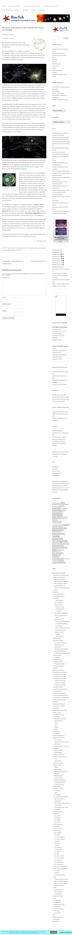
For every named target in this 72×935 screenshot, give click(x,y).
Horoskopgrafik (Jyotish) (59, 780)
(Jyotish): (65, 346)
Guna (55, 792)
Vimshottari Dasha (57, 359)
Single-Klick (55, 557)
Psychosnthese (57, 655)
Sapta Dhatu (60, 549)
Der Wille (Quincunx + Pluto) (59, 273)
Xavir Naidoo (57, 761)
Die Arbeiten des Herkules (60, 672)
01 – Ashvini (57, 815)
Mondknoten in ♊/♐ (58, 260)
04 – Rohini (57, 822)
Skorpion (54, 61)
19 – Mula (56, 853)
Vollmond (13, 250)
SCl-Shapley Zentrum (58, 553)
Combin (56, 508)
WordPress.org (56, 475)
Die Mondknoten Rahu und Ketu (60, 137)
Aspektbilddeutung (59, 596)
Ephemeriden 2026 (57, 250)
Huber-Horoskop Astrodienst (62, 587)
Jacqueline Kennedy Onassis (61, 742)
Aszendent (56, 504)
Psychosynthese (59, 547)
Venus (61, 560)
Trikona (56, 729)
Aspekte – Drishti (58, 788)
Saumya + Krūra (58, 777)
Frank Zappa (55, 200)
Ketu (65, 528)
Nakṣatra (56, 872)
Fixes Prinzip (57, 516)
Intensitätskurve (59, 609)
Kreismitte (57, 538)
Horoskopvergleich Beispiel (61, 649)
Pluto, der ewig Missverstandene (60, 211)
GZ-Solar (55, 520)
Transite (55, 560)
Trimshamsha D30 (57, 356)
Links (33, 10)
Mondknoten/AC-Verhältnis (62, 621)
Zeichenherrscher (56, 329)
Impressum (42, 10)
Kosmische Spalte (58, 535)
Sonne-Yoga (57, 913)
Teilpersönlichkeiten (59, 663)
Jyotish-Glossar (57, 786)
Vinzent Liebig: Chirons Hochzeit (60, 397)
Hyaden (37, 166)
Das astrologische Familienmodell (61, 141)
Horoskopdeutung (59, 784)
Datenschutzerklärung (59, 704)
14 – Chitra (57, 843)
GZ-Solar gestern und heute (59, 213)
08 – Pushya (57, 830)
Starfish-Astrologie (14, 6)
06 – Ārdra (57, 826)
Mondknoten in (56, 258)
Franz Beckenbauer (57, 70)
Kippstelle (54, 337)
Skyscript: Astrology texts (58, 439)
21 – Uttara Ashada (59, 858)
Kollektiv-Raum (56, 531)
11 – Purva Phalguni (59, 837)
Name (4, 297)
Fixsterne (65, 517)
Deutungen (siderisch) (59, 737)
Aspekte (56, 598)
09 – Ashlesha (57, 832)
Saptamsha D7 (56, 551)
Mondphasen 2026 (57, 252)
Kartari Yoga (57, 902)
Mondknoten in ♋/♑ (58, 262)
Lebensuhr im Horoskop (58, 152)
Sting (55, 758)
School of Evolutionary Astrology (60, 399)
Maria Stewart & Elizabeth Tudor (60, 139)
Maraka (56, 727)
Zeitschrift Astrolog (57, 430)
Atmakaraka (64, 504)
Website (4, 311)
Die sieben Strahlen (58, 687)
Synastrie (66, 558)
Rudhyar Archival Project (58, 401)
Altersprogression (59, 594)
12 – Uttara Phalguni (59, 839)
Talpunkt (58, 611)
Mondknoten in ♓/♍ (58, 254)
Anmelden (55, 469)
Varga (54, 887)
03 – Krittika (57, 820)
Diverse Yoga (57, 900)
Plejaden (24, 169)
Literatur (55, 590)
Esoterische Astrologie (50, 6)
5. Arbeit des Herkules (60, 682)
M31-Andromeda (59, 540)
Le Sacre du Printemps (58, 135)
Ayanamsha (57, 790)
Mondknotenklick (57, 544)
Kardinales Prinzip (57, 526)
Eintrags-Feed (55, 471)
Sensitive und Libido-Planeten (62, 653)
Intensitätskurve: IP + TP (58, 331)
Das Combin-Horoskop (60, 642)
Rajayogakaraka (58, 775)
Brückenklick (55, 506)
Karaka (54, 348)
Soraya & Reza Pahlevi (60, 756)
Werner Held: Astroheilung (59, 395)
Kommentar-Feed (56, 473)
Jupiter (66, 524)
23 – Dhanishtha (58, 862)
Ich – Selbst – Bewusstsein (61, 613)
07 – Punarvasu (58, 828)
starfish (54, 93)
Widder (58, 91)
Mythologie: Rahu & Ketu (60, 771)
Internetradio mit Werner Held (60, 452)
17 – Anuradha (58, 849)
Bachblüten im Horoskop (58, 286)
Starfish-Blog (56, 919)
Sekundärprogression (59, 666)
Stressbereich (58, 558)
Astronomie (37, 248)
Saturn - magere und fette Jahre (60, 283)
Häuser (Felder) (58, 604)
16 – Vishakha (57, 847)
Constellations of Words (58, 441)
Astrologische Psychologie (32, 6)
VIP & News (25, 10)
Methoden (56, 592)
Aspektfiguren (59, 600)
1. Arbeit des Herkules (60, 674)
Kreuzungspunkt (56, 339)
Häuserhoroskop (56, 333)
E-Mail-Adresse (7, 304)
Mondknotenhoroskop (58, 335)
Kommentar (6, 277)
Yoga (54, 898)
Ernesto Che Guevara (57, 194)
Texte (54, 877)
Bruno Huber (57, 739)
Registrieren (55, 466)
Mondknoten (57, 619)
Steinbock (54, 59)
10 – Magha (57, 834)
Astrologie (31, 248)
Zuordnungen (58, 691)
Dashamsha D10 (56, 352)
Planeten (57, 634)
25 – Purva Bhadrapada (60, 866)
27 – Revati (57, 870)
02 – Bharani (57, 818)
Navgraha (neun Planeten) (59, 350)
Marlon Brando (58, 750)
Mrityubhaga (57, 769)
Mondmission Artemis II (58, 53)
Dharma (60, 512)
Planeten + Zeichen (59, 632)
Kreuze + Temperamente (60, 615)
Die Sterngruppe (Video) (60, 689)
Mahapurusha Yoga (59, 904)
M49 (53, 542)
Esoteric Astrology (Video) (61, 695)
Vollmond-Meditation (57, 267)
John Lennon (55, 66)
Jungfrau (54, 72)
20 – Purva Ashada (59, 856)
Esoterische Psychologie (59, 699)
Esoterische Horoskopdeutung (61, 697)
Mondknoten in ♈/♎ (58, 256)
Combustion (64, 508)
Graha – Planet (57, 765)
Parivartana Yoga (58, 908)
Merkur (66, 542)
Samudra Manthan (59, 885)
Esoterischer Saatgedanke (57, 514)
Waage (54, 68)
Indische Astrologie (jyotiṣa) (10, 10)
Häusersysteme (58, 720)
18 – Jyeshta (57, 851)
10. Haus (54, 502)
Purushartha (57, 794)
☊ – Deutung (58, 625)
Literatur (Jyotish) (57, 811)
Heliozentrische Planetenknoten (57, 522)
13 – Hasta (57, 841)
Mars (61, 542)
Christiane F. (61, 93)
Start (3, 6)
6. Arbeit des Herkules (60, 685)
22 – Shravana (58, 860)
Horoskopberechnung (59, 585)
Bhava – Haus (56, 712)
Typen (57, 617)
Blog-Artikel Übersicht (59, 735)
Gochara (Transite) (58, 763)
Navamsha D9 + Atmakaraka (59, 354)
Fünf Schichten (58, 602)
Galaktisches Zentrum (59, 518)
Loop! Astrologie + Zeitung (59, 437)
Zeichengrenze (59, 562)
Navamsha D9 (58, 545)
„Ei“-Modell (57, 657)
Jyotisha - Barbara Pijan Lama (59, 418)
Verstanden (53, 932)
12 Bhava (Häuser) (59, 714)
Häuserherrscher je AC (60, 718)
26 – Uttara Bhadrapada (60, 868)
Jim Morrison (57, 744)
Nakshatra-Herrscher (59, 875)
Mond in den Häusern (60, 651)
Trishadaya (57, 731)
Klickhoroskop (58, 530)
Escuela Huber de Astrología (59, 384)
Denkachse (55, 511)
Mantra (57, 542)
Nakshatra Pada (56, 63)
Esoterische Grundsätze (59, 693)
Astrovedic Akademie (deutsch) (60, 411)
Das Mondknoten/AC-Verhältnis (60, 133)
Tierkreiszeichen (59, 636)
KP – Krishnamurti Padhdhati (60, 796)
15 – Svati (56, 845)
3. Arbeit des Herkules (60, 678)
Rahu (54, 549)
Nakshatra (56, 813)
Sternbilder (7, 250)
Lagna (56, 725)
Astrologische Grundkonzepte (61, 575)
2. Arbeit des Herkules (60, 676)
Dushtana (56, 716)
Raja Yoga (56, 910)
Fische (53, 57)
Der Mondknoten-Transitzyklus (60, 154)
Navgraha (56, 773)
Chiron (54, 160)
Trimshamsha (57, 894)
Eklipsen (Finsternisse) (59, 577)
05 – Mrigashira (58, 824)
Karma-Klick (57, 528)
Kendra (56, 723)
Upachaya (57, 733)
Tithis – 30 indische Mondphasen (60, 171)
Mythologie (66, 544)
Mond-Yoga (57, 906)
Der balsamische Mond (38, 261)
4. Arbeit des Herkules (60, 680)
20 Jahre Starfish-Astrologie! (59, 55)
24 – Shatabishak (58, 864)
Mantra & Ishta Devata (60, 883)
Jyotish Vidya (55, 420)
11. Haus (61, 502)
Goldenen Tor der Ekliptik (21, 164)
